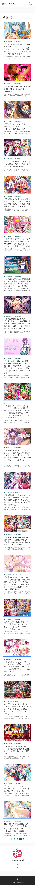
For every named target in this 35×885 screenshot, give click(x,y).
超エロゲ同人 (8, 4)
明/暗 (30, 4)
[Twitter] (17, 868)
